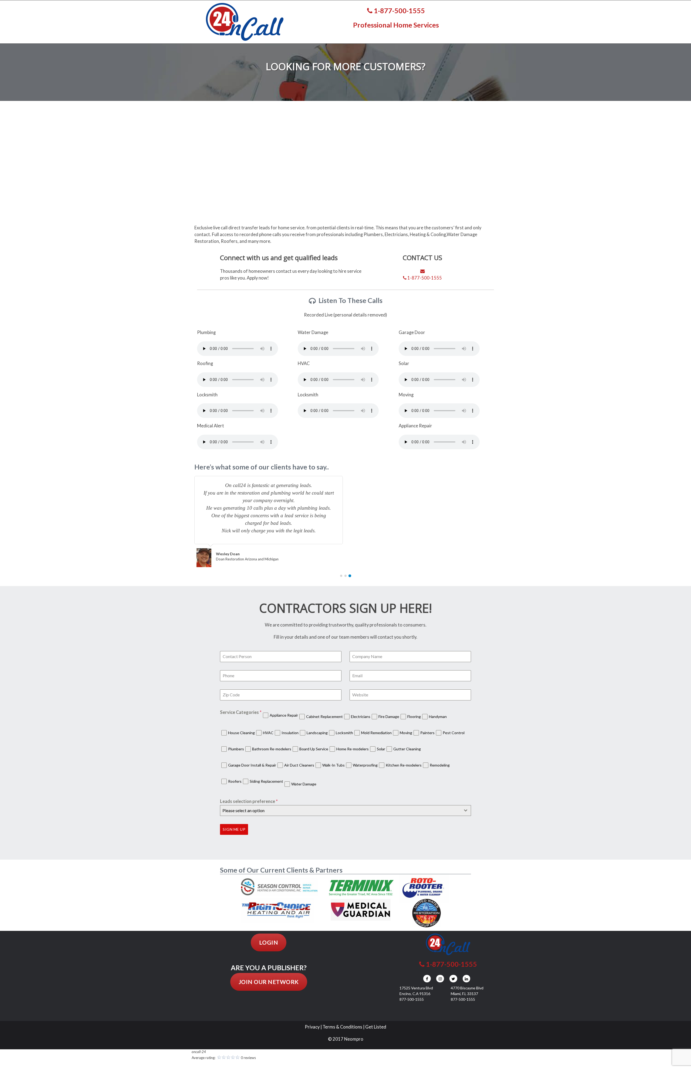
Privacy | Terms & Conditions (333, 1027)
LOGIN (268, 942)
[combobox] (345, 810)
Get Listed (375, 1027)
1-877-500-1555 (398, 10)
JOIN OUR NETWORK (269, 981)
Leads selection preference (249, 801)
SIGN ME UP (234, 829)
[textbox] (340, 810)
